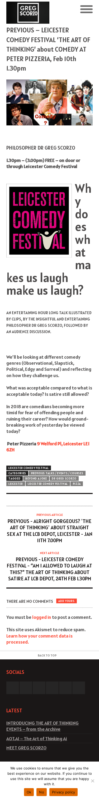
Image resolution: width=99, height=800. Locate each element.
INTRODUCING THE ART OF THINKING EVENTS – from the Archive (42, 726)
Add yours (66, 601)
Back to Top (47, 655)
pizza (77, 484)
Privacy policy (63, 792)
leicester (15, 484)
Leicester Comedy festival (48, 484)
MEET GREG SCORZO (26, 748)
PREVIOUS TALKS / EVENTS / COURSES (57, 473)
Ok (29, 792)
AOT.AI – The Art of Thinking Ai (36, 738)
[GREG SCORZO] (28, 13)
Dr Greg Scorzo (64, 478)
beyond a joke (36, 478)
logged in (41, 617)
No (41, 792)
